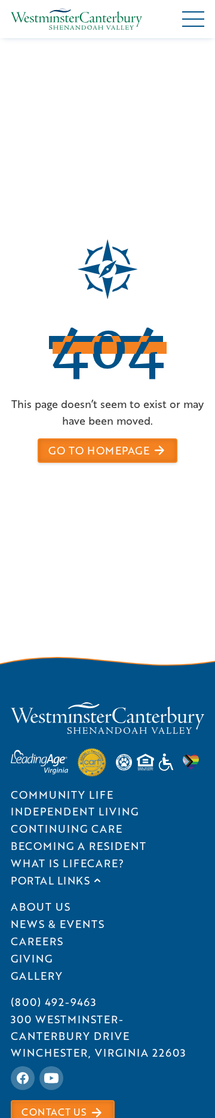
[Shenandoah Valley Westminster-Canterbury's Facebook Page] (23, 1078)
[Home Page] (76, 19)
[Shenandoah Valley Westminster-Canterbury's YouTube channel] (51, 1078)
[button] (193, 19)
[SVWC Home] (107, 718)
